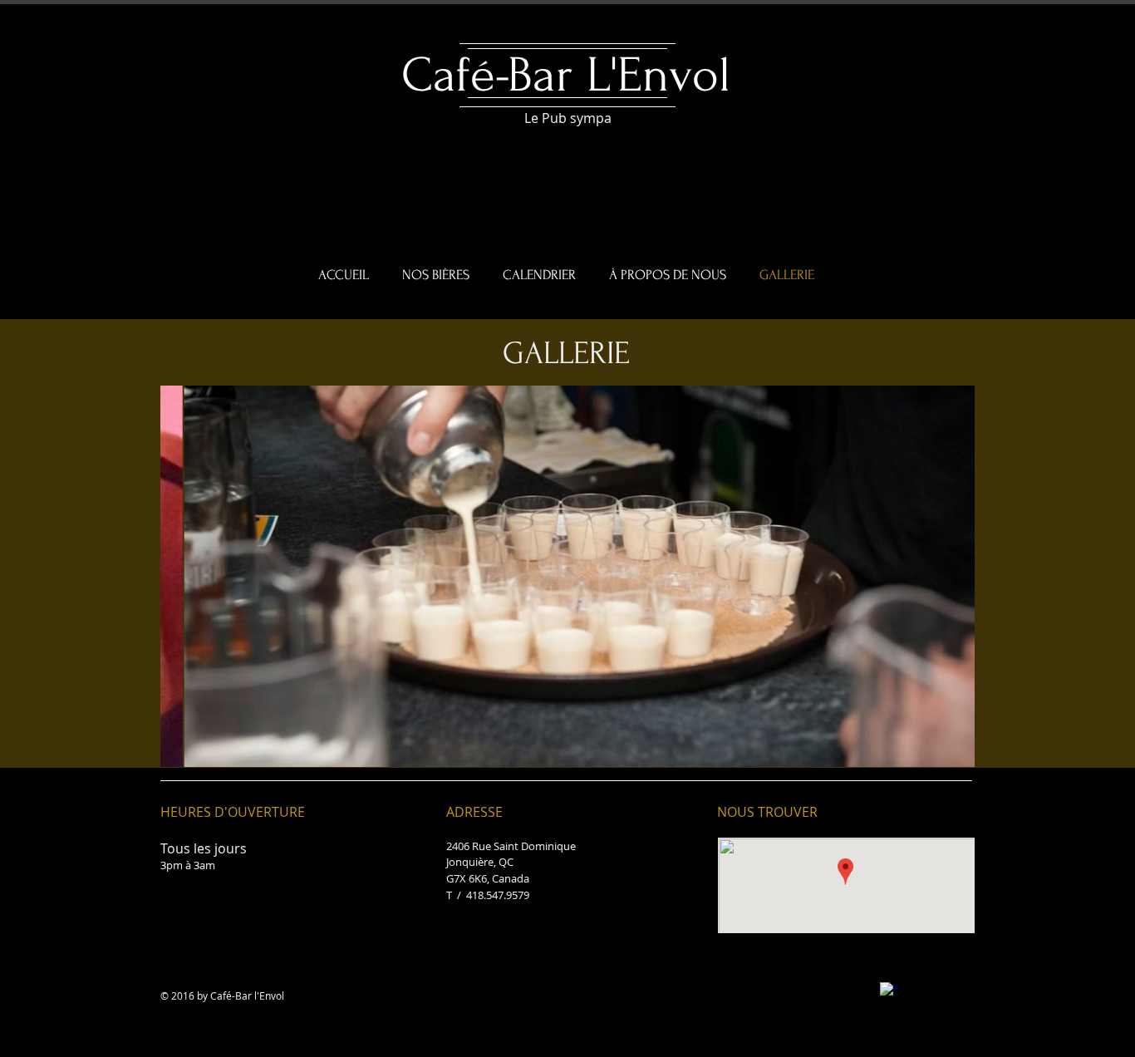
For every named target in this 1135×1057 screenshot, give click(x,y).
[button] (567, 576)
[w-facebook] (888, 991)
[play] (939, 752)
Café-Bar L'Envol (565, 75)
